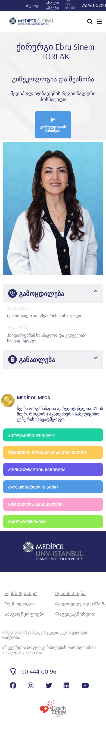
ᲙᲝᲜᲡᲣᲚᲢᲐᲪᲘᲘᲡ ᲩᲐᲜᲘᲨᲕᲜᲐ (37, 469)
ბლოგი (33, 5)
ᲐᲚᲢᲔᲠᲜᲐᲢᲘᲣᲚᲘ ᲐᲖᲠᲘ (33, 487)
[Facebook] (13, 685)
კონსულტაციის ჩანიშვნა (53, 129)
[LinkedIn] (66, 685)
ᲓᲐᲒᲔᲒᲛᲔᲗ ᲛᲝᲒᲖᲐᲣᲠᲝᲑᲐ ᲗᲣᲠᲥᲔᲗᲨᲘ (47, 452)
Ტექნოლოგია (19, 603)
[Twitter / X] (49, 685)
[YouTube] (85, 685)
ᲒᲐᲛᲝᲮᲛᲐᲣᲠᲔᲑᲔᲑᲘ (27, 521)
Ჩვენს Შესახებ (20, 593)
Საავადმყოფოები (24, 614)
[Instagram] (30, 685)
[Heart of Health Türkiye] (53, 708)
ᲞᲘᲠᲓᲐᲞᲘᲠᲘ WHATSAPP (31, 435)
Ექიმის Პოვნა (70, 593)
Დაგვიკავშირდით (75, 614)
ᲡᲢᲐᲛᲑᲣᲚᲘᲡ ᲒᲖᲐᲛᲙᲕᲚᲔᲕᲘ (35, 504)
